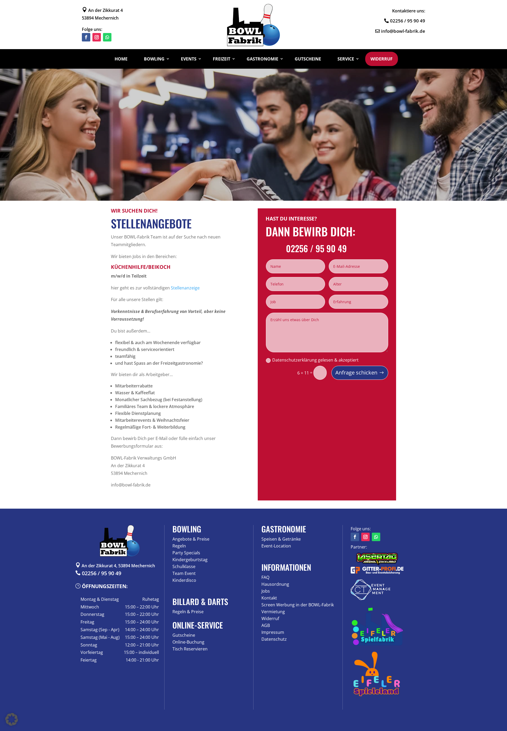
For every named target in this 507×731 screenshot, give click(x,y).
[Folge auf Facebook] (86, 37)
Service (345, 59)
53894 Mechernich (100, 18)
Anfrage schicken (356, 372)
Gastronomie (262, 59)
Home (121, 59)
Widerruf (381, 59)
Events (188, 59)
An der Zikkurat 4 (102, 10)
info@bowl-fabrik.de (403, 31)
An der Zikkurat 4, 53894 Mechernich (115, 566)
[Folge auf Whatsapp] (107, 37)
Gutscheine (308, 59)
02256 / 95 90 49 (407, 21)
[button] (11, 719)
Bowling (154, 59)
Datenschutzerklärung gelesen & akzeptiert (315, 360)
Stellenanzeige (185, 288)
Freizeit (221, 59)
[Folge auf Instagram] (96, 37)
